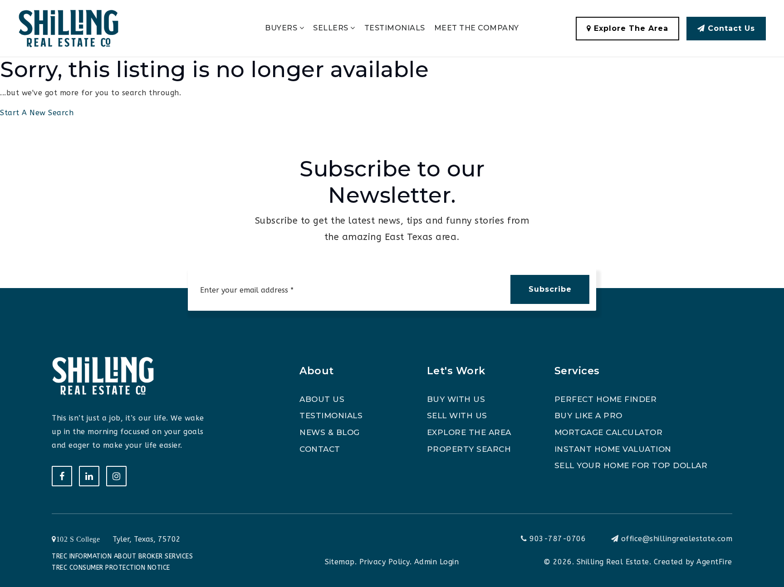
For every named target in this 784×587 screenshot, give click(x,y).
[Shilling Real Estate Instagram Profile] (116, 476)
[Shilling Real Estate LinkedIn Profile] (89, 476)
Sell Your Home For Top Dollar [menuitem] (631, 465)
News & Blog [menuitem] (329, 432)
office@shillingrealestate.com (677, 538)
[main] (392, 60)
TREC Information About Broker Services (122, 556)
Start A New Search (37, 112)
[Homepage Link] (68, 28)
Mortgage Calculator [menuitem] (608, 432)
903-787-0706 (556, 538)
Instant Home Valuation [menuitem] (612, 449)
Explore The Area (629, 28)
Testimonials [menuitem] (394, 28)
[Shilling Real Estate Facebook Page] (62, 476)
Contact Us (730, 28)
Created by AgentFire (693, 562)
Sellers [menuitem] (331, 28)
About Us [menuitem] (321, 399)
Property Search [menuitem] (469, 449)
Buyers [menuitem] (282, 28)
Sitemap (340, 562)
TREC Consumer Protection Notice (111, 568)
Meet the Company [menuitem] (476, 28)
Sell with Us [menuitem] (457, 415)
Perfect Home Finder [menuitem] (605, 399)
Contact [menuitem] (319, 449)
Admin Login (436, 562)
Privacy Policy (384, 562)
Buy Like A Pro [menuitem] (588, 415)
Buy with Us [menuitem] (456, 399)
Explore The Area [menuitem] (469, 432)
